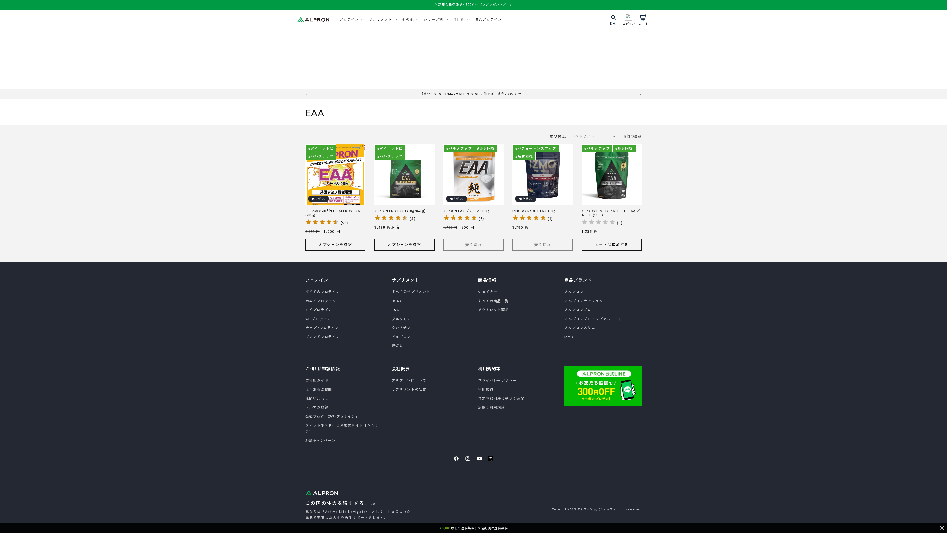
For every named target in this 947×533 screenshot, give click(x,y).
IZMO (568, 336)
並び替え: (558, 136)
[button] (351, 19)
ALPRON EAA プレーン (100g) (467, 211)
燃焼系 (397, 345)
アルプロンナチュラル (583, 300)
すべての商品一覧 (493, 300)
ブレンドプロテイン (322, 336)
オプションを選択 (335, 244)
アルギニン (401, 336)
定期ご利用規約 (491, 407)
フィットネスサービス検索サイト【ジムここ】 (342, 428)
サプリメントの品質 (409, 389)
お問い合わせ (316, 398)
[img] (322, 222)
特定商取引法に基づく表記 (501, 398)
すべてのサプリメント (411, 291)
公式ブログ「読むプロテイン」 (332, 416)
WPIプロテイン (318, 318)
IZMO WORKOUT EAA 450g (534, 211)
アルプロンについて (409, 380)
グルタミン (401, 318)
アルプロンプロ (577, 309)
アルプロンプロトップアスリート (593, 318)
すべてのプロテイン (322, 291)
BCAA (397, 300)
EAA (395, 309)
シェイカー (487, 291)
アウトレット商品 (493, 309)
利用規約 (485, 389)
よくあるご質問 (318, 389)
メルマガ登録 (316, 407)
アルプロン (573, 291)
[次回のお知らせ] (640, 94)
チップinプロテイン (322, 327)
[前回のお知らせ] (306, 94)
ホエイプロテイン (320, 300)
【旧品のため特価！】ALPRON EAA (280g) (332, 213)
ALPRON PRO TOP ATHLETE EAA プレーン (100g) (611, 213)
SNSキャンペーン (320, 440)
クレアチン (401, 327)
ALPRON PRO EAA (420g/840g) (400, 211)
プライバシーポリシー (497, 380)
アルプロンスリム (579, 327)
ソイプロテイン (318, 309)
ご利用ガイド (316, 380)
